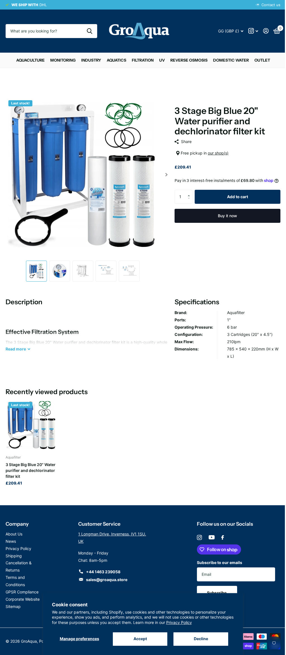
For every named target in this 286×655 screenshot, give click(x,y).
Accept (138, 638)
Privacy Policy (202, 622)
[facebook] (219, 534)
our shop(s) (215, 153)
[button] (188, 198)
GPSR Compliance (22, 588)
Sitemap (13, 603)
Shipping (14, 552)
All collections (28, 60)
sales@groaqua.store (105, 576)
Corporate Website (23, 595)
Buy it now (224, 221)
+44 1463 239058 (102, 568)
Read (16, 346)
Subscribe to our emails (216, 559)
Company (17, 521)
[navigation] (35, 268)
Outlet (260, 60)
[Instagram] (196, 534)
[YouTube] (209, 534)
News (11, 537)
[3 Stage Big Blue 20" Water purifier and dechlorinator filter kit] (31, 422)
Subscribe (214, 589)
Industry (89, 60)
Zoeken (87, 31)
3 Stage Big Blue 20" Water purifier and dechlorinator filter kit (31, 467)
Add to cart (234, 202)
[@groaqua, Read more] (249, 31)
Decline (198, 638)
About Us (14, 530)
